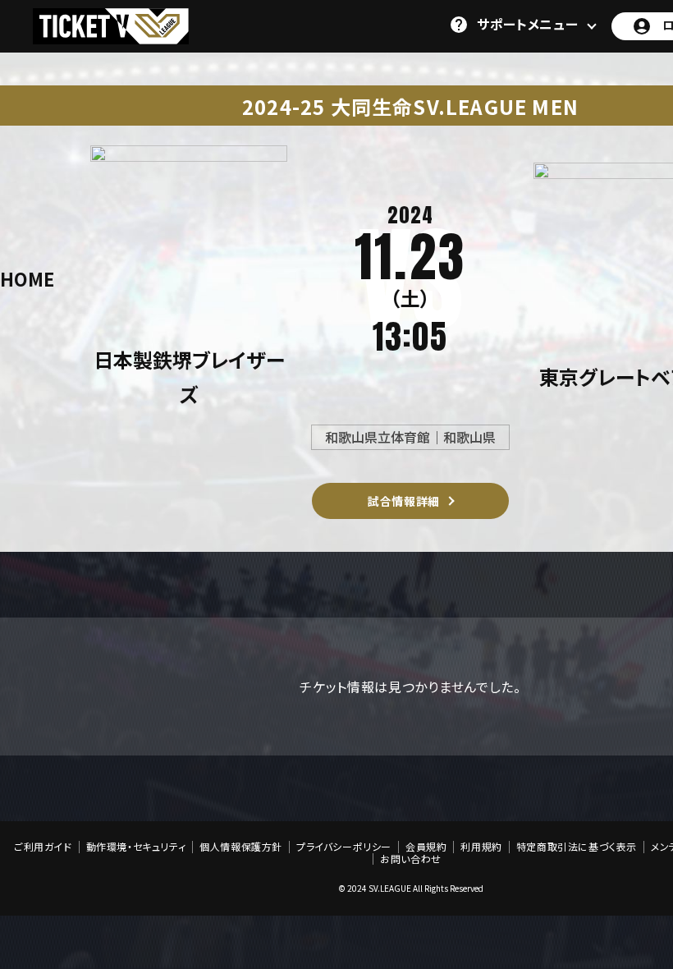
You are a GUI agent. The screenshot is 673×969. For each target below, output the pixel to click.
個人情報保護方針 (240, 846)
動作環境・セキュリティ (136, 846)
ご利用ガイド (43, 846)
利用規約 (480, 846)
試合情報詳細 (404, 501)
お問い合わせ (411, 859)
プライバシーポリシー (343, 846)
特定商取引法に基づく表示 (576, 846)
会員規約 (425, 846)
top (614, 883)
